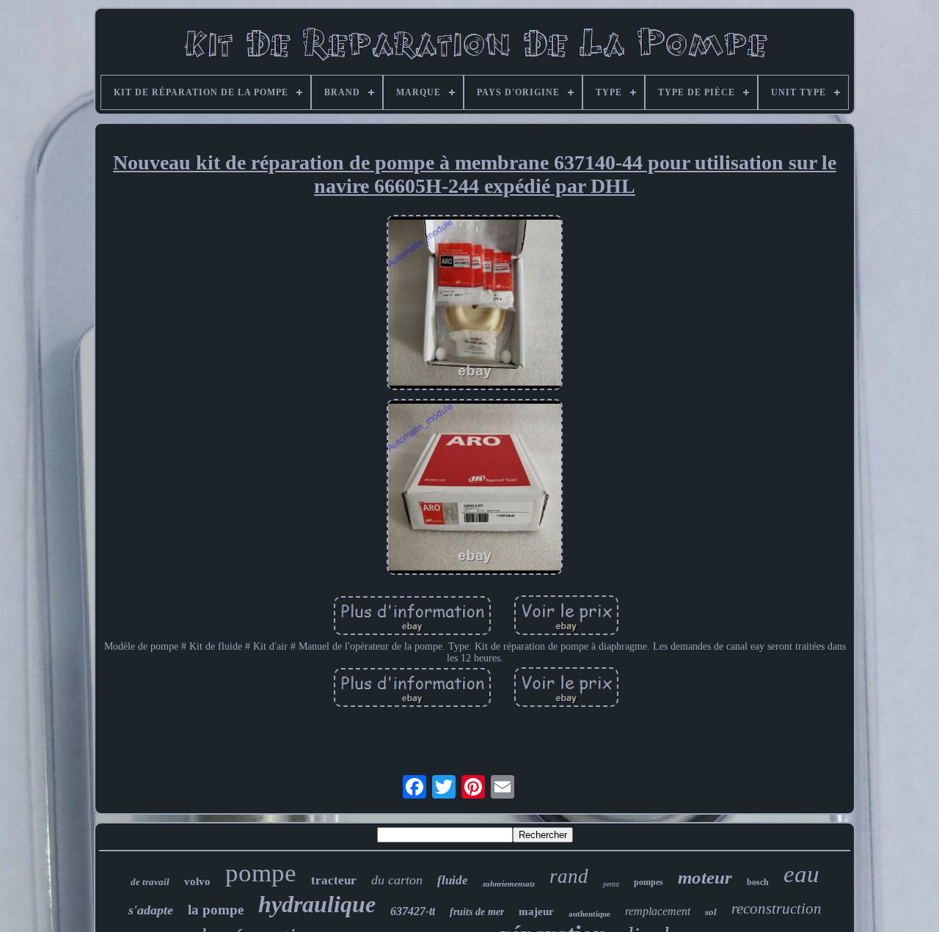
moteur (705, 877)
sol (711, 911)
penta (611, 884)
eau (801, 874)
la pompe (216, 909)
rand (568, 876)
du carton (397, 880)
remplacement (657, 911)
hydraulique (317, 904)
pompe (260, 873)
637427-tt (412, 911)
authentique (589, 913)
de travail (150, 881)
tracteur (334, 880)
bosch (758, 882)
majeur (536, 911)
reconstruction (776, 908)
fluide (452, 880)
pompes (648, 882)
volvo (197, 881)
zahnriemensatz (509, 883)
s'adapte (150, 910)
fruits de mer (477, 911)
